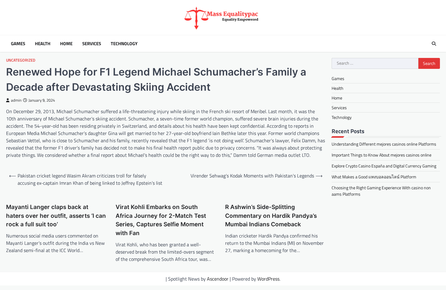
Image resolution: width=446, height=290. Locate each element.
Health (42, 43)
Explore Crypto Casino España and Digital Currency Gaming (384, 166)
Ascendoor (217, 278)
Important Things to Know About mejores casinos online (381, 155)
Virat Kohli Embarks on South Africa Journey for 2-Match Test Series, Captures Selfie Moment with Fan (161, 220)
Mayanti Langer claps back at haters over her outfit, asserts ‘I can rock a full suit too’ (56, 216)
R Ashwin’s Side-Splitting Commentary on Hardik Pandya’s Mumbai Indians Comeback (271, 216)
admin (16, 100)
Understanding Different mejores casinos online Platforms (384, 144)
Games (18, 43)
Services (91, 43)
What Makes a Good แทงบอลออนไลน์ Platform (374, 177)
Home (66, 43)
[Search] (433, 43)
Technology (124, 43)
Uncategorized (20, 60)
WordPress (268, 278)
